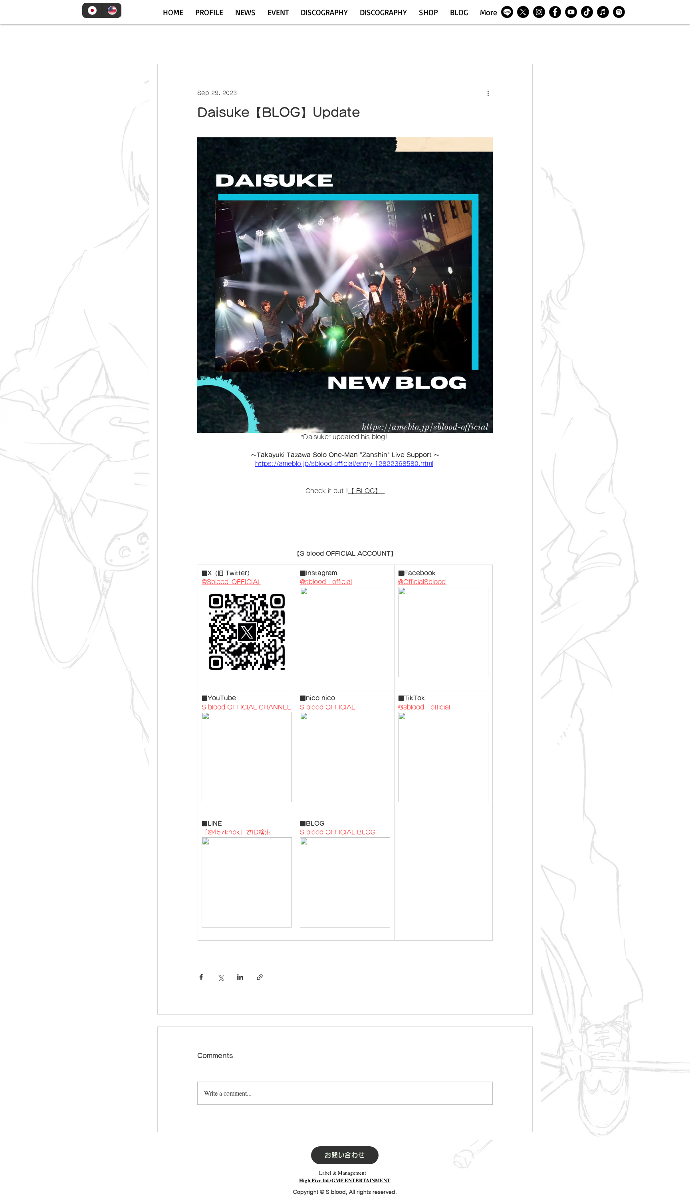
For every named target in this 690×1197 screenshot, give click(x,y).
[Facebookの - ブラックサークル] (555, 12)
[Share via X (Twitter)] (220, 977)
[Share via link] (260, 977)
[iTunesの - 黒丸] (603, 12)
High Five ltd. (314, 1180)
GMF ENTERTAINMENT (361, 1180)
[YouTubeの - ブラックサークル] (571, 12)
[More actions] (488, 93)
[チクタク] (587, 12)
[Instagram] (539, 12)
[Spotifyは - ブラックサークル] (619, 12)
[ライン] (507, 12)
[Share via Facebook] (201, 977)
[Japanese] (92, 10)
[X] (523, 12)
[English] (112, 10)
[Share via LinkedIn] (240, 977)
